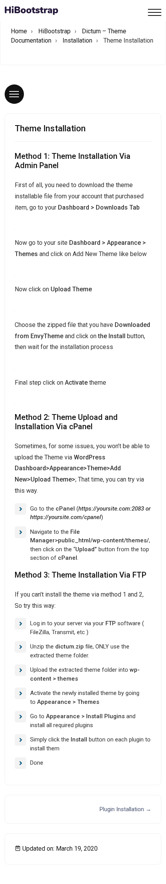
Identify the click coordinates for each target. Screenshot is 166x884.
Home (19, 31)
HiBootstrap (54, 31)
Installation (77, 40)
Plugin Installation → (125, 809)
